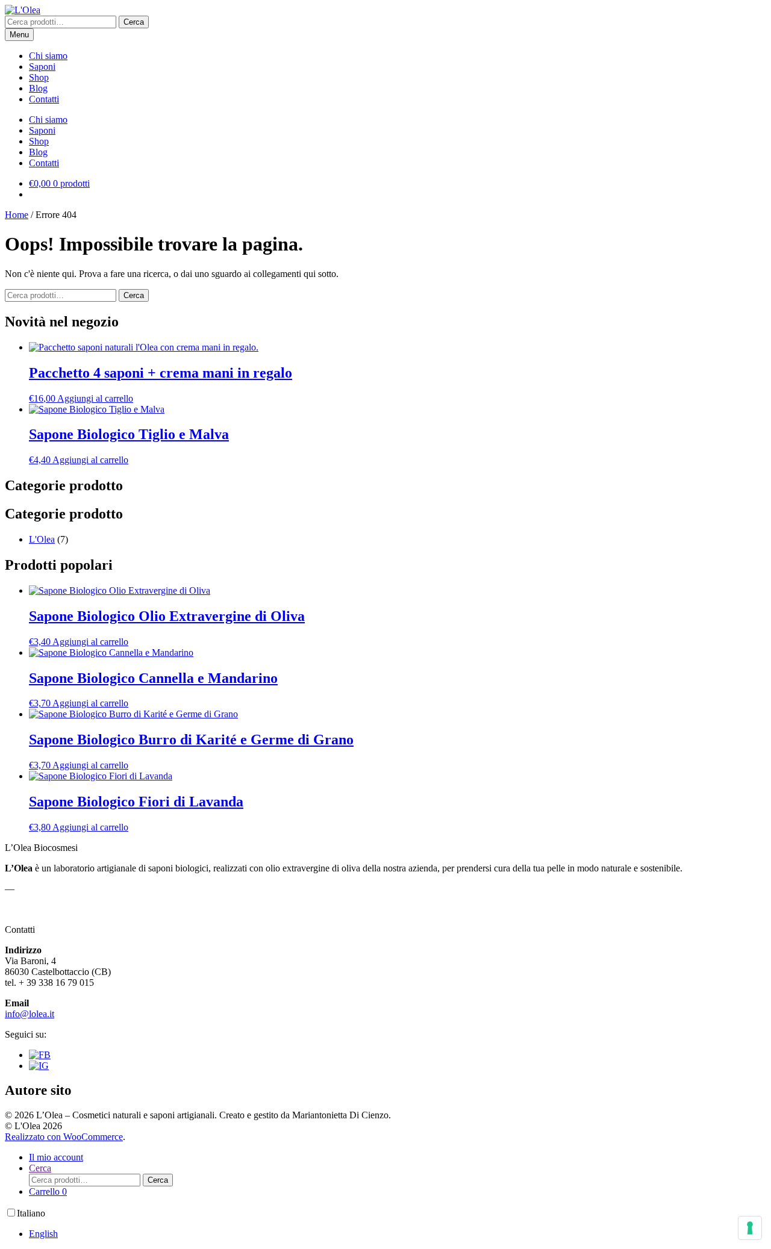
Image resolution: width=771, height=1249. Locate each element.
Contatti (44, 99)
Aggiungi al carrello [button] (95, 398)
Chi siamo (48, 56)
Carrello (48, 1191)
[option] (397, 1234)
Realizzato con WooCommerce (64, 1137)
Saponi (42, 66)
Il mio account (56, 1157)
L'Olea (42, 539)
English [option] (43, 1234)
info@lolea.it (29, 1014)
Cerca (133, 21)
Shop (39, 77)
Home (16, 215)
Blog (38, 88)
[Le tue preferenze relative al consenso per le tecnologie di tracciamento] (749, 1227)
